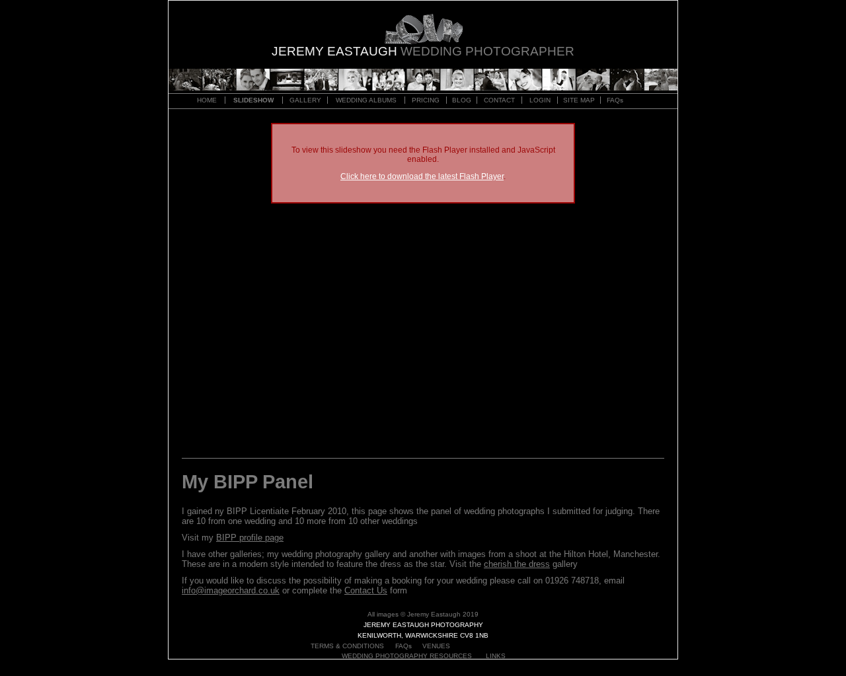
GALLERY (305, 100)
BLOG (461, 100)
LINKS (496, 655)
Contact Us (365, 590)
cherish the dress (517, 564)
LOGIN (540, 100)
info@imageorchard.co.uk (231, 590)
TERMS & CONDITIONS (347, 646)
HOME (207, 100)
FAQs (615, 100)
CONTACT (499, 100)
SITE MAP (579, 100)
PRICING (426, 100)
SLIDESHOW (253, 100)
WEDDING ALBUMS (366, 100)
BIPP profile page (250, 538)
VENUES (436, 646)
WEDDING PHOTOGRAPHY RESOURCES (407, 655)
